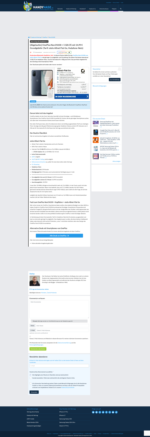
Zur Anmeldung (114, 79)
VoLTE (34, 159)
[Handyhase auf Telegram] (96, 412)
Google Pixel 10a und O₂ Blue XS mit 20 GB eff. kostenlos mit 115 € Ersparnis (110, 131)
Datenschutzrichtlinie (67, 387)
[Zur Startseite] (29, 37)
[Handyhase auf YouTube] (113, 412)
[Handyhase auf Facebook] (106, 412)
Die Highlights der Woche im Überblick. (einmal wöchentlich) (50, 375)
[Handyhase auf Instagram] (109, 412)
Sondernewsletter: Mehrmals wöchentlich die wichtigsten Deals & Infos (53, 378)
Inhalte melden (88, 433)
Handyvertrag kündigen (34, 426)
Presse (99, 433)
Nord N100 (52, 37)
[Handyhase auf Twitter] (103, 412)
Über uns (49, 433)
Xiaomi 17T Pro (64, 426)
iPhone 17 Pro (63, 412)
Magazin (114, 8)
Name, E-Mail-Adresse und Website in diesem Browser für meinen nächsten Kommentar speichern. (59, 338)
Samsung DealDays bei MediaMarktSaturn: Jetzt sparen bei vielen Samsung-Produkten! (109, 123)
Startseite (60, 8)
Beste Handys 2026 (32, 422)
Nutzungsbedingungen (36, 345)
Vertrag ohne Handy (33, 412)
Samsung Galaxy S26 (65, 419)
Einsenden (34, 392)
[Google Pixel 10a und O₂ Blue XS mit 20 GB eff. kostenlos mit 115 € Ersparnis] (96, 132)
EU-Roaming (35, 164)
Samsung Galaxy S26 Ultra (67, 422)
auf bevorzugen (62, 52)
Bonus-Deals (116, 2)
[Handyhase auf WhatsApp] (100, 412)
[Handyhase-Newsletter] (93, 412)
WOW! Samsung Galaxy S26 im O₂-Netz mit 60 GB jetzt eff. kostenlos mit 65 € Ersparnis (109, 148)
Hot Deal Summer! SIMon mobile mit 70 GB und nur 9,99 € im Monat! (110, 155)
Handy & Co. (92, 8)
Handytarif (83, 8)
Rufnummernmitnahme (39, 162)
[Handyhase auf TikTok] (116, 412)
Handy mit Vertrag (71, 8)
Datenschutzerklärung (64, 342)
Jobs (122, 2)
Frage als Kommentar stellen (40, 289)
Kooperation (106, 433)
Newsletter (108, 2)
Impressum (55, 433)
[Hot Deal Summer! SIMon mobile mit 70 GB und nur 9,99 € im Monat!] (96, 156)
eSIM (33, 157)
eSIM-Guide (30, 419)
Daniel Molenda (52, 292)
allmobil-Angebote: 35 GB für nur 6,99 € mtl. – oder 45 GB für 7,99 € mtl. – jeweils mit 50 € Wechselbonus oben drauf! (110, 140)
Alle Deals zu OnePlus (58, 236)
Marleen (43, 292)
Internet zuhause (103, 8)
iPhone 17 (62, 415)
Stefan (32, 274)
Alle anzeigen (116, 161)
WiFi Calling (40, 159)
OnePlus (45, 37)
